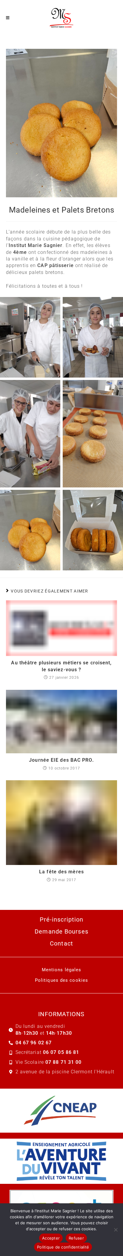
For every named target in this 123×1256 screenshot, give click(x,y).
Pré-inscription (62, 919)
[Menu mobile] (8, 18)
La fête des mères (61, 872)
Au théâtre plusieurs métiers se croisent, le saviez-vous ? (61, 666)
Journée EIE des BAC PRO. (61, 760)
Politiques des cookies (61, 980)
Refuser (76, 1238)
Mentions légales (62, 969)
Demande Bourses (61, 931)
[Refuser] (116, 1230)
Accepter (51, 1238)
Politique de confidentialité (63, 1247)
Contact (61, 943)
